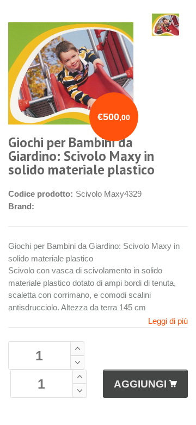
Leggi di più (168, 321)
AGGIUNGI (140, 384)
